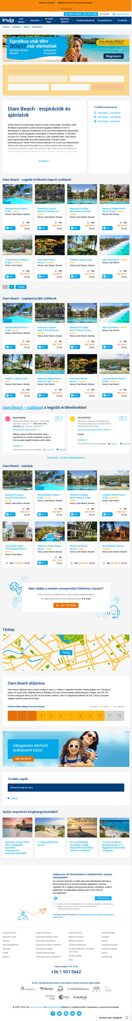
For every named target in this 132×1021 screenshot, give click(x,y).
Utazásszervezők (110, 945)
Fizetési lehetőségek (45, 953)
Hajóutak (6, 949)
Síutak (5, 953)
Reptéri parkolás (76, 937)
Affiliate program (76, 941)
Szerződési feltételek (45, 941)
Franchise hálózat (109, 949)
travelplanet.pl (53, 1007)
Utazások (17, 27)
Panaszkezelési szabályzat (48, 957)
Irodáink (105, 937)
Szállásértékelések (85, 20)
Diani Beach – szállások (23, 407)
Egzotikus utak (9, 937)
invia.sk (40, 1007)
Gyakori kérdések (43, 933)
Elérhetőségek (108, 933)
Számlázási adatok (44, 949)
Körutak (6, 941)
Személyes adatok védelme (48, 945)
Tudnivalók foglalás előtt (47, 937)
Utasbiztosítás (75, 933)
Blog (71, 960)
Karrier (105, 953)
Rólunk (105, 941)
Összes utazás (9, 933)
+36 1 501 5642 (66, 971)
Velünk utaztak (75, 956)
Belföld (6, 957)
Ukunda (14, 798)
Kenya (26, 27)
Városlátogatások (10, 945)
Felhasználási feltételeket (87, 915)
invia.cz (32, 1007)
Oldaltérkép (107, 957)
